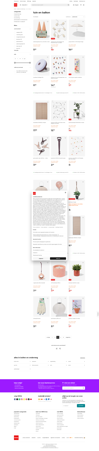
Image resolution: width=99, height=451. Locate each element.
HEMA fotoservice (39, 423)
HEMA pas (38, 415)
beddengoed (16, 418)
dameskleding (16, 413)
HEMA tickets (38, 426)
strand (69, 361)
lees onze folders (39, 416)
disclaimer (34, 437)
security (39, 437)
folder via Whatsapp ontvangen (42, 418)
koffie (15, 427)
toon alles (16, 50)
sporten (15, 365)
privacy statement (26, 437)
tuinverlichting (17, 17)
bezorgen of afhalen (19, 386)
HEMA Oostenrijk (80, 418)
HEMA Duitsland (80, 415)
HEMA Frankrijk (80, 416)
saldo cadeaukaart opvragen (62, 426)
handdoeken (16, 421)
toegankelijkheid (45, 437)
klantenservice (59, 423)
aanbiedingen (16, 369)
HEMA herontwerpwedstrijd (41, 421)
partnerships (59, 427)
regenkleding (52, 361)
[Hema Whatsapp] (19, 399)
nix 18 (68, 437)
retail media (59, 429)
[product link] (41, 30)
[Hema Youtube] (31, 399)
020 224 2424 (41, 384)
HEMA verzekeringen (40, 427)
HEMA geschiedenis (60, 419)
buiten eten (16, 361)
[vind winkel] (83, 388)
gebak (15, 426)
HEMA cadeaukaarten (40, 424)
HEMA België (79, 413)
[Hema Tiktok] (28, 399)
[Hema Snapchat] (24, 399)
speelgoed (16, 424)
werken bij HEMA (60, 415)
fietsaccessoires (35, 365)
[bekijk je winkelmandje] (83, 5)
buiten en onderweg (21, 8)
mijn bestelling (18, 384)
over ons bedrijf (60, 413)
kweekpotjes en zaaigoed (19, 21)
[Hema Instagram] (22, 399)
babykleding (16, 416)
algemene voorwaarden (55, 437)
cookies (63, 437)
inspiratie (37, 429)
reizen (69, 365)
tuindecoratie (17, 15)
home (15, 8)
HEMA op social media (40, 419)
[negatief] (60, 348)
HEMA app (38, 413)
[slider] (15, 62)
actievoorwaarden (60, 424)
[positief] (56, 348)
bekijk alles (82, 357)
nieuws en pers (60, 418)
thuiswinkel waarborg (79, 437)
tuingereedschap (17, 14)
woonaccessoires (17, 419)
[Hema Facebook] (15, 399)
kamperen (34, 361)
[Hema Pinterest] (26, 399)
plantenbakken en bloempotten (20, 19)
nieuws (37, 431)
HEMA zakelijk (59, 421)
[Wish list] (81, 5)
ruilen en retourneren (19, 388)
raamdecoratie (16, 423)
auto (51, 365)
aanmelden (81, 405)
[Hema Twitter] (17, 399)
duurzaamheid (59, 416)
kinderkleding (16, 415)
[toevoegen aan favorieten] (47, 21)
